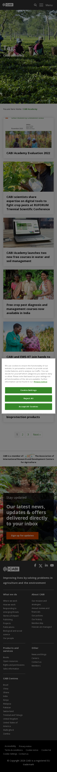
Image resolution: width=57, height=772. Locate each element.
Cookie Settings (28, 390)
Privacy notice (40, 382)
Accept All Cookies (28, 406)
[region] (28, 386)
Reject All (29, 398)
